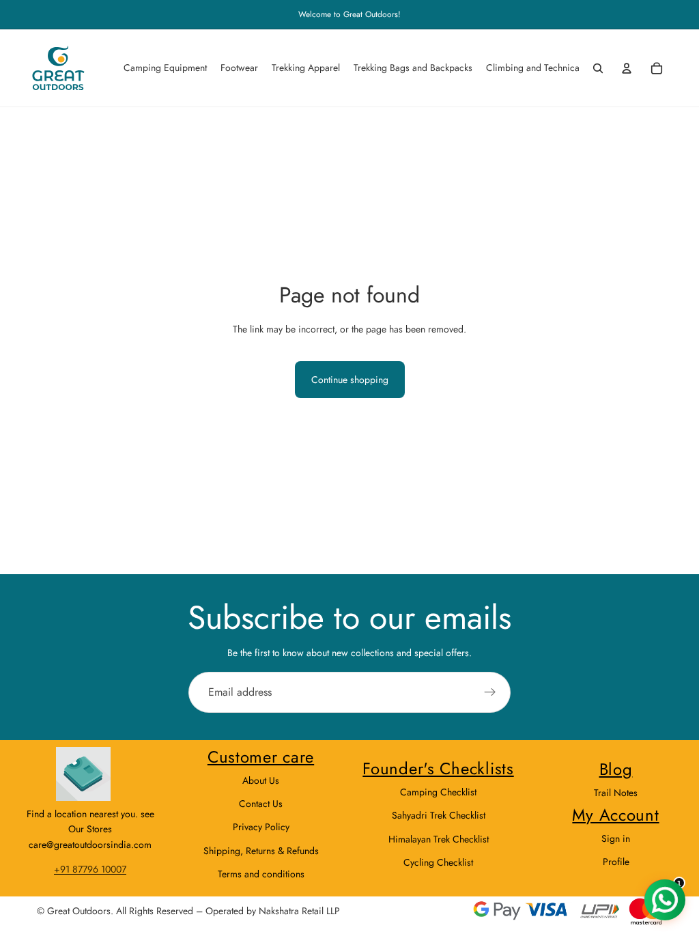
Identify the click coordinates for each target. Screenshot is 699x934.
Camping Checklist (438, 792)
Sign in (615, 838)
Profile (616, 861)
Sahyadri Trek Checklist (438, 815)
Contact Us (261, 803)
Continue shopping (349, 379)
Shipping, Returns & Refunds (261, 851)
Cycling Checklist (438, 862)
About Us (260, 780)
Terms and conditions (261, 874)
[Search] (598, 68)
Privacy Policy (261, 827)
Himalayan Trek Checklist (438, 839)
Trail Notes (616, 792)
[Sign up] (490, 692)
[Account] (627, 68)
